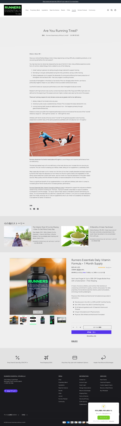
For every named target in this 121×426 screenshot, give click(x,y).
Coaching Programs (105, 382)
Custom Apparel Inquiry (106, 385)
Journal (74, 10)
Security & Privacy (84, 399)
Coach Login (82, 385)
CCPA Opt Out (83, 401)
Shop (27, 10)
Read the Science (54, 10)
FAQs (68, 10)
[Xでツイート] (30, 209)
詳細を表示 (74, 341)
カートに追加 (97, 327)
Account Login (83, 382)
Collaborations (83, 404)
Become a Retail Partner (106, 388)
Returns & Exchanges (84, 390)
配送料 (79, 269)
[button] (111, 10)
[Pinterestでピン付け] (38, 209)
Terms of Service (83, 396)
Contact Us (82, 379)
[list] (38, 286)
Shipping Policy (83, 393)
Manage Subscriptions (85, 388)
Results (63, 10)
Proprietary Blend (35, 10)
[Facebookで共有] (34, 209)
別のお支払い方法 (91, 336)
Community (92, 10)
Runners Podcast (82, 10)
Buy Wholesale (104, 390)
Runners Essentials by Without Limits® (16, 422)
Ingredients (45, 10)
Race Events (103, 379)
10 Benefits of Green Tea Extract (101, 227)
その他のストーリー (14, 223)
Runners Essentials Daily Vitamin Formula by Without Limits (47, 187)
